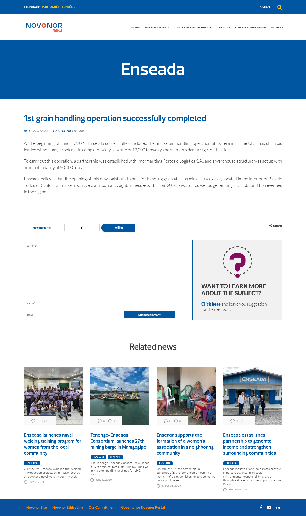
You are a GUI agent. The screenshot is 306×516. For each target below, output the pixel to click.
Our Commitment (102, 507)
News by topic (156, 27)
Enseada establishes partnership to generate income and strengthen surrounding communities (249, 444)
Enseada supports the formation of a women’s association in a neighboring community (185, 444)
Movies (224, 27)
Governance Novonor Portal (143, 507)
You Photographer (250, 27)
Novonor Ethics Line (67, 507)
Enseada (32, 463)
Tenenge (115, 457)
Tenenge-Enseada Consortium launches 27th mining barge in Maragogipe (118, 441)
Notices (277, 27)
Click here (211, 304)
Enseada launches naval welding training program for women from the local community (52, 444)
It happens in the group (193, 27)
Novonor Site (36, 507)
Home (135, 27)
